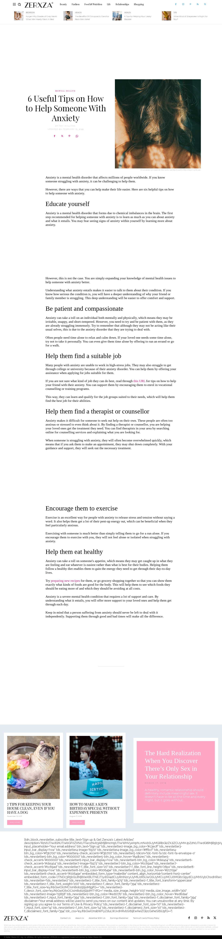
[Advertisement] (111, 50)
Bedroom (30, 12)
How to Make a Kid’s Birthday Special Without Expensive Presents (95, 808)
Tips (175, 12)
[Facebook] (176, 4)
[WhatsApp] (77, 136)
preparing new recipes (65, 580)
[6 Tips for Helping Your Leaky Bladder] (117, 15)
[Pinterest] (190, 4)
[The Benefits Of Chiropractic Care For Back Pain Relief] (68, 15)
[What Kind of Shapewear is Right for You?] (166, 15)
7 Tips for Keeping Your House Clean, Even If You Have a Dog (31, 808)
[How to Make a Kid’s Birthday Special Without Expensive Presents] (96, 767)
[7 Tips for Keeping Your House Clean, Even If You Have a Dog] (33, 767)
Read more (15, 822)
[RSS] (198, 4)
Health (78, 12)
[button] (19, 4)
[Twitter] (205, 4)
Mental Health (65, 91)
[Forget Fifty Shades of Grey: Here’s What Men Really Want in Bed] (18, 15)
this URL (139, 381)
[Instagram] (183, 4)
